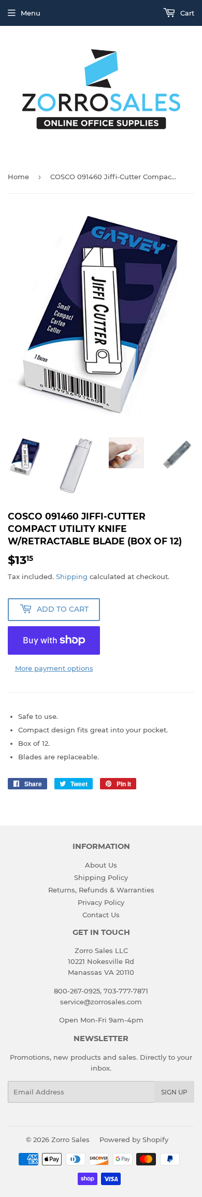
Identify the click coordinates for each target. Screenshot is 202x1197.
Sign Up (174, 1092)
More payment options (54, 668)
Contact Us (101, 915)
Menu (30, 13)
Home (18, 176)
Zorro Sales (70, 1139)
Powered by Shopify (133, 1139)
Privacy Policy (101, 902)
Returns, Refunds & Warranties (101, 890)
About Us (101, 865)
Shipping (72, 576)
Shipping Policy (101, 877)
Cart (186, 13)
